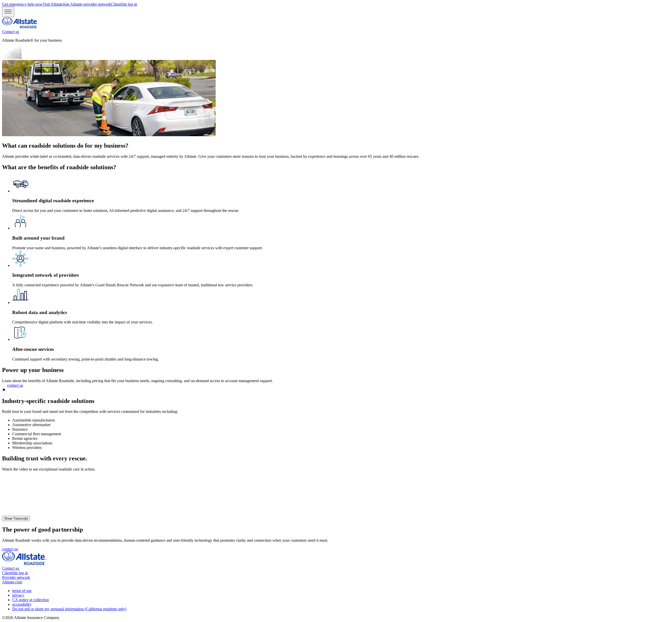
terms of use (22, 590)
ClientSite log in (124, 4)
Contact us (10, 31)
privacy (18, 595)
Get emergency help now (22, 4)
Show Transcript (16, 518)
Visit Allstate (52, 4)
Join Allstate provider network (87, 4)
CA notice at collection (30, 600)
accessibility (22, 604)
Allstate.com (12, 582)
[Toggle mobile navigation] (8, 12)
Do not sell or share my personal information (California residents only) (69, 609)
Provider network (16, 577)
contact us (15, 385)
